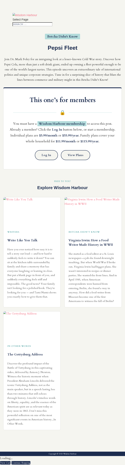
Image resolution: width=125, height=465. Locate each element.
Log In (46, 155)
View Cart (5, 462)
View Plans (75, 155)
